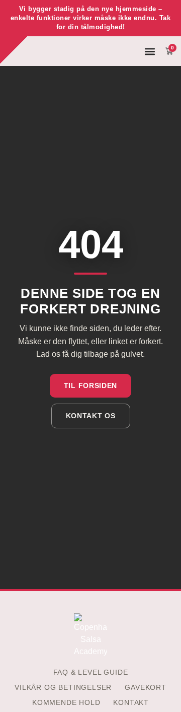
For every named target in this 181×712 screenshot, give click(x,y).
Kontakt (131, 702)
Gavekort (145, 687)
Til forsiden (90, 385)
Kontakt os (91, 416)
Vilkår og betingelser (63, 687)
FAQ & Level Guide (90, 672)
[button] (150, 51)
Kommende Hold (66, 702)
